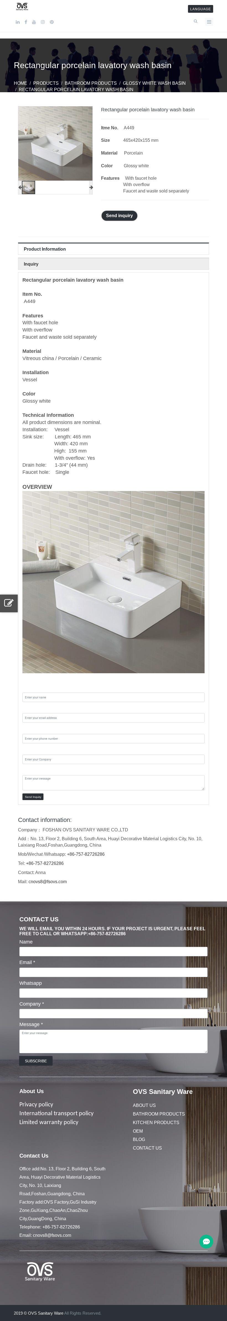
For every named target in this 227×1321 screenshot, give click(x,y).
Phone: (30, 728)
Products (46, 83)
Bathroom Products (91, 83)
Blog (139, 1139)
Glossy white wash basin (154, 83)
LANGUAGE (200, 9)
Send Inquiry (33, 796)
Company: (33, 749)
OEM (138, 1131)
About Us (31, 1091)
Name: (29, 687)
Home (20, 83)
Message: (33, 770)
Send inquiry (119, 215)
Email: (29, 708)
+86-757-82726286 (86, 854)
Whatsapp (30, 983)
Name (26, 942)
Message (31, 1024)
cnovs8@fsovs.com (48, 881)
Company (31, 1004)
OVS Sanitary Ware (163, 1091)
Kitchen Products (156, 1122)
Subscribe (36, 1061)
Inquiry (31, 264)
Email (27, 962)
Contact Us (147, 1148)
